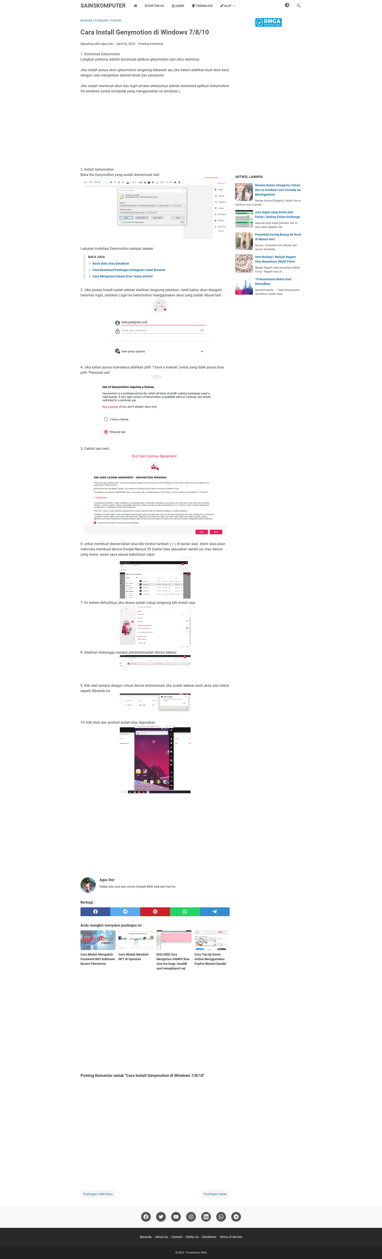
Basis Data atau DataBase (111, 263)
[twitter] (125, 911)
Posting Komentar (150, 44)
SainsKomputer (103, 5)
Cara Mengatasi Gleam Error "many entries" (123, 276)
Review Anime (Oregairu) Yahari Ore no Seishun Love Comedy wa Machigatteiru (278, 189)
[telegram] (215, 911)
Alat (227, 6)
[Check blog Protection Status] (268, 25)
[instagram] (191, 1217)
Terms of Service (231, 1237)
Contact (176, 1237)
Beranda (146, 1237)
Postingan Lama (215, 1194)
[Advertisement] (155, 128)
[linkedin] (206, 1217)
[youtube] (176, 1217)
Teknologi (204, 6)
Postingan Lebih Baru (98, 1194)
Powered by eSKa (196, 1252)
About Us (161, 1237)
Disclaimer (209, 1237)
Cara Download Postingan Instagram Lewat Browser (129, 270)
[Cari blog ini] (299, 5)
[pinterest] (155, 911)
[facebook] (95, 911)
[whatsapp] (185, 911)
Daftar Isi (155, 6)
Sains (179, 6)
